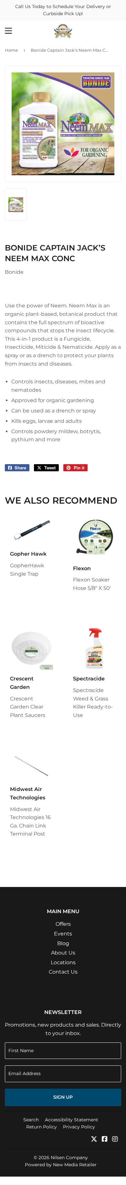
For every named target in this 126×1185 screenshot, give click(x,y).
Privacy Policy (79, 1126)
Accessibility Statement (71, 1119)
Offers (63, 924)
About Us (63, 953)
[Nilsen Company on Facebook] (105, 1140)
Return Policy (41, 1126)
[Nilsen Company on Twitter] (94, 1140)
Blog (63, 943)
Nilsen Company (69, 1157)
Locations (63, 962)
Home (11, 50)
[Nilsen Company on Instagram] (115, 1140)
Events (63, 934)
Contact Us (63, 972)
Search (31, 1119)
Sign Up (63, 1097)
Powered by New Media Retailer (61, 1164)
